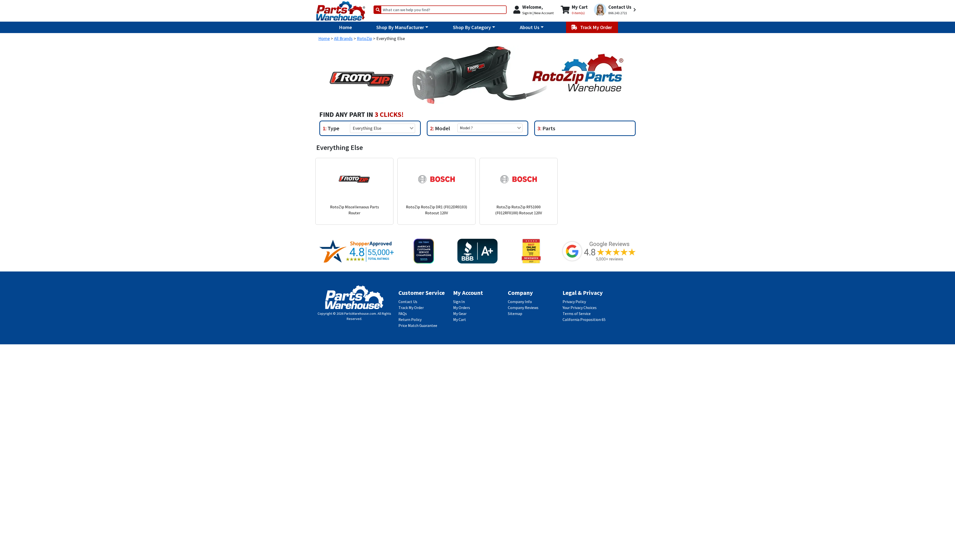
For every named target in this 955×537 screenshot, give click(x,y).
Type (333, 128)
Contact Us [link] (407, 301)
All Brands (343, 38)
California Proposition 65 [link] (584, 319)
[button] (616, 9)
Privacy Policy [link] (574, 301)
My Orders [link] (461, 307)
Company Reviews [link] (523, 307)
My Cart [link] (459, 319)
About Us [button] (529, 27)
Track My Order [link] (411, 307)
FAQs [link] (402, 313)
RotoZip (364, 38)
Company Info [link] (520, 301)
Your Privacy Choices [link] (580, 307)
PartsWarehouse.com (360, 313)
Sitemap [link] (515, 313)
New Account (544, 13)
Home (345, 27)
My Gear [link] (460, 313)
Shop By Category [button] (472, 27)
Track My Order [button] (596, 27)
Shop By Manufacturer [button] (400, 27)
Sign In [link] (459, 301)
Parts (548, 128)
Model (442, 128)
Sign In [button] (527, 13)
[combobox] (382, 128)
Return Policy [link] (410, 319)
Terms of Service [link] (577, 313)
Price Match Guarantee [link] (417, 325)
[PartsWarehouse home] (340, 9)
